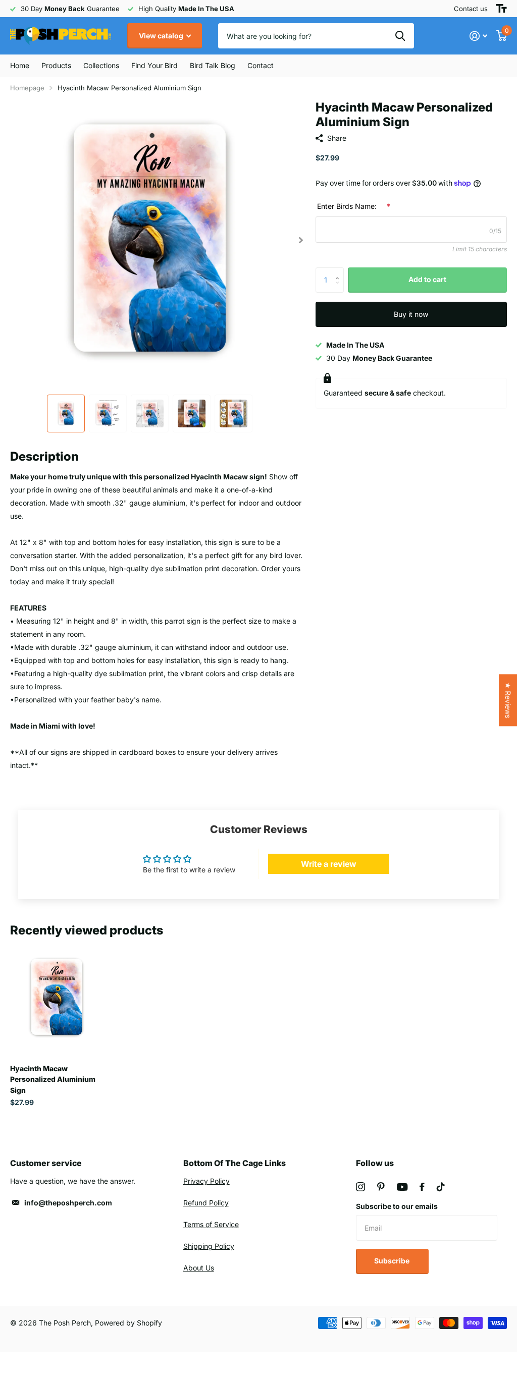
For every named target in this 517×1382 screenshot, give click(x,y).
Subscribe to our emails (397, 1206)
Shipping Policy (208, 1246)
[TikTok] (441, 1186)
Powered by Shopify (128, 1322)
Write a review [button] (328, 864)
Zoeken (400, 35)
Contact (260, 65)
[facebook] (422, 1187)
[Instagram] (360, 1186)
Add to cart (427, 279)
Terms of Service (211, 1224)
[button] (301, 239)
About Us (198, 1267)
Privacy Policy (206, 1181)
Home (19, 65)
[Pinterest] (381, 1186)
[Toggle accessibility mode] (501, 8)
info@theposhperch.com (68, 1202)
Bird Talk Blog (212, 65)
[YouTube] (402, 1187)
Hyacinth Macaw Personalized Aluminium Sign (52, 1079)
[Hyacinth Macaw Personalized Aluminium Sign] (56, 997)
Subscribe (392, 1260)
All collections (56, 65)
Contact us (471, 9)
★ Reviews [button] (508, 700)
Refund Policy (206, 1202)
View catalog (162, 35)
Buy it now (411, 314)
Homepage (27, 88)
